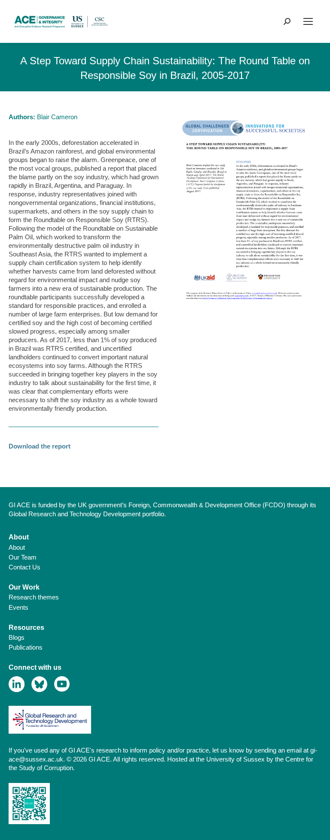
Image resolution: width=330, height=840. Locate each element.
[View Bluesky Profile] (39, 684)
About (17, 547)
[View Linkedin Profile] (16, 684)
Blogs (16, 637)
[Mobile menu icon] (308, 21)
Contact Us (24, 567)
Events (18, 607)
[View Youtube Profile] (62, 684)
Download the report (39, 446)
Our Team (23, 557)
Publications (26, 647)
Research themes (34, 597)
